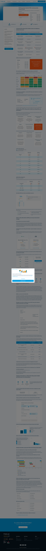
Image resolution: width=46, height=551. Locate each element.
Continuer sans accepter (14, 269)
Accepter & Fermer (23, 280)
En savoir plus (23, 278)
